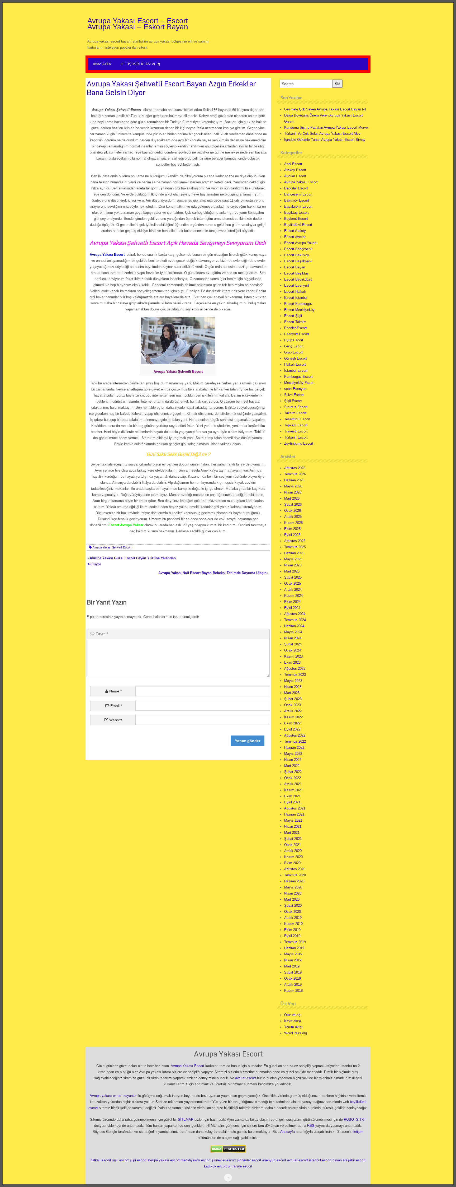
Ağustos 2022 (294, 735)
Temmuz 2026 (295, 474)
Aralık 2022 (293, 711)
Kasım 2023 (293, 656)
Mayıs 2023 (293, 681)
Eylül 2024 (292, 608)
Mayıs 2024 (293, 632)
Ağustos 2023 (294, 669)
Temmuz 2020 (295, 875)
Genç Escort (293, 346)
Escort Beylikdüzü (298, 279)
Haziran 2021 (294, 814)
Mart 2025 (292, 571)
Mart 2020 (292, 899)
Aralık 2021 (293, 784)
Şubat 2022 (293, 772)
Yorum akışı (293, 1027)
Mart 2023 (292, 693)
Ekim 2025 (292, 529)
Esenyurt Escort (296, 334)
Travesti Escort (296, 431)
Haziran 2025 (294, 553)
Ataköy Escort (295, 170)
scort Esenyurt (295, 389)
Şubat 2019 (293, 972)
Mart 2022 (292, 766)
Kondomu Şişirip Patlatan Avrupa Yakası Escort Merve (326, 127)
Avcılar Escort (295, 176)
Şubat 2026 (293, 504)
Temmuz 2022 (295, 741)
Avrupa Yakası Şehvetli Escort (112, 547)
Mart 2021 (292, 833)
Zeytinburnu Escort (298, 443)
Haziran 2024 (294, 626)
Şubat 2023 (293, 699)
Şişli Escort (293, 401)
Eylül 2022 (292, 729)
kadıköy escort (215, 1166)
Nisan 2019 (292, 960)
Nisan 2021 (292, 826)
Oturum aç (292, 1015)
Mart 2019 (292, 966)
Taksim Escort (295, 413)
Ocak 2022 (292, 778)
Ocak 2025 (292, 583)
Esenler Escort (295, 328)
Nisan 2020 (292, 893)
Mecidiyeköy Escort (299, 383)
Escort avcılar (295, 237)
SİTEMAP (185, 1119)
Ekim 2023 (292, 662)
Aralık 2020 (293, 851)
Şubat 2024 (293, 644)
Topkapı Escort (295, 425)
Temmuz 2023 (295, 675)
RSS (310, 1126)
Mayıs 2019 (293, 954)
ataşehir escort (354, 1160)
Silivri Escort (294, 395)
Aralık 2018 (293, 984)
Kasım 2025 (293, 523)
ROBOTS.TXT (355, 1119)
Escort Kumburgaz (298, 304)
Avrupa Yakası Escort (301, 182)
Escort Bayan (294, 267)
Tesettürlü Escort (297, 419)
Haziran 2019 (294, 948)
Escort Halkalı (295, 292)
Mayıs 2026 (293, 486)
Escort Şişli (293, 316)
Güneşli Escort (295, 358)
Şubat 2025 (293, 577)
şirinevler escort (224, 1160)
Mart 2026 (292, 498)
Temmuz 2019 (295, 942)
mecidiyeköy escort (196, 1160)
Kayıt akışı (292, 1021)
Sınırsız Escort (295, 407)
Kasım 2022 (293, 717)
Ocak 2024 (292, 650)
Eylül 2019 (292, 936)
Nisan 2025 (292, 565)
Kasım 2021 (293, 790)
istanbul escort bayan (325, 1160)
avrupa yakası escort (164, 1160)
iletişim (358, 1132)
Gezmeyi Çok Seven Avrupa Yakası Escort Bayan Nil (325, 109)
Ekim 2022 (292, 723)
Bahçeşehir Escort (298, 194)
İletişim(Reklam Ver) (140, 64)
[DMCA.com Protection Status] (228, 1149)
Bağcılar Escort (296, 188)
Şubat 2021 (293, 839)
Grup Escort (293, 352)
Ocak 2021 (292, 845)
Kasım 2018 (293, 991)
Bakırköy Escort (296, 200)
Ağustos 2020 (294, 869)
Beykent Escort (296, 219)
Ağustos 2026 (294, 468)
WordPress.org (295, 1033)
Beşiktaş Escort (296, 213)
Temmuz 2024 (295, 620)
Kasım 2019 (293, 924)
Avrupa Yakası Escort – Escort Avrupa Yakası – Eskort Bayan (137, 24)
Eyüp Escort (293, 340)
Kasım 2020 (293, 857)
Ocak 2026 (292, 511)
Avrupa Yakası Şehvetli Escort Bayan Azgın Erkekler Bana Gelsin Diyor (171, 88)
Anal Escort (293, 164)
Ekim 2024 (292, 602)
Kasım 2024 (293, 596)
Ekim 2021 (292, 796)
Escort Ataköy (295, 231)
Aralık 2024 (293, 590)
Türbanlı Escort (296, 437)
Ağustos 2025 (294, 541)
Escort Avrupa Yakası (300, 243)
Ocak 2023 (292, 705)
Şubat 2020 (293, 905)
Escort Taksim (295, 322)
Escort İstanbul (295, 298)
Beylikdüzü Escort (298, 225)
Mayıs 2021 (293, 820)
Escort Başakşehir (298, 261)
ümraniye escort (240, 1166)
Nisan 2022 (292, 760)
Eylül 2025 (292, 535)
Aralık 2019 (293, 918)
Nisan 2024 (292, 638)
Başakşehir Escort (298, 206)
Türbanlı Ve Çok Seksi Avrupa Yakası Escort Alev (322, 134)
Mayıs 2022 (293, 754)
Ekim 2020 (292, 863)
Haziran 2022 (294, 748)
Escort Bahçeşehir (298, 249)
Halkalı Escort (295, 364)
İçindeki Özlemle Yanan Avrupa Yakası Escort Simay (324, 140)
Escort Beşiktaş (296, 273)
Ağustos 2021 (294, 808)
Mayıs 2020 (293, 887)
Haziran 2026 (294, 480)
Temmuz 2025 (295, 547)
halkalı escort (101, 1160)
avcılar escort (245, 1078)
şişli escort (120, 1160)
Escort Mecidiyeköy (299, 310)
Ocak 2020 (292, 912)
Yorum (102, 634)
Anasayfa (102, 64)
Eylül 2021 (292, 802)
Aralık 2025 (293, 517)
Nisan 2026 (292, 492)
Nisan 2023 (292, 687)
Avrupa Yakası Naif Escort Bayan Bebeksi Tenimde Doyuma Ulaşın (212, 573)
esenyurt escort (274, 1160)
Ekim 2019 (292, 930)
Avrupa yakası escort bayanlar (113, 1096)
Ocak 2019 (292, 978)
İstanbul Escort (295, 371)
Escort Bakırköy (296, 255)
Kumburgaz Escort (298, 377)
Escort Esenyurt (296, 285)
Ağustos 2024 (294, 614)
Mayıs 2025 (293, 559)
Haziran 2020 (294, 881)
